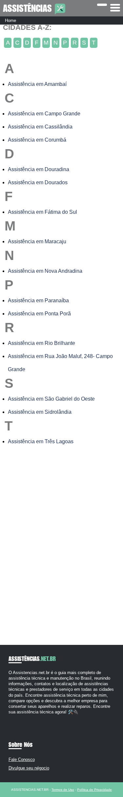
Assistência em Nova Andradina (45, 271)
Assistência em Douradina (38, 169)
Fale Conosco (22, 759)
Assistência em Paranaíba (38, 300)
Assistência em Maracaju (37, 241)
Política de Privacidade (94, 789)
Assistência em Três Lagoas (40, 441)
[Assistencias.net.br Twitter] (12, 717)
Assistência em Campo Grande (44, 113)
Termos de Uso (62, 789)
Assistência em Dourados (38, 182)
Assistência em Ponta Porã (39, 313)
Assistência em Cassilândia (40, 127)
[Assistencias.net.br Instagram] (15, 717)
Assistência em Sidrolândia (40, 412)
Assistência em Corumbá (37, 140)
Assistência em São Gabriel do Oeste (51, 399)
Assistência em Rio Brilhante (41, 343)
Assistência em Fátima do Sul (42, 212)
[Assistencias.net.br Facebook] (10, 717)
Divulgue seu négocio (29, 768)
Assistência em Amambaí (37, 84)
